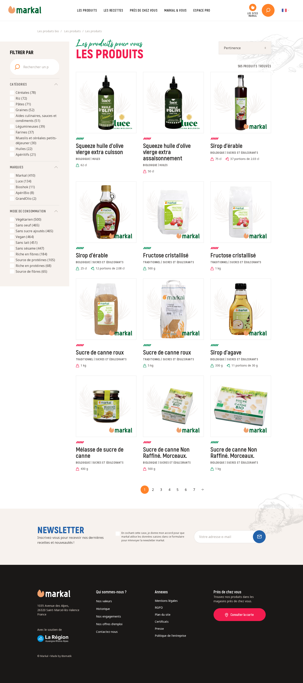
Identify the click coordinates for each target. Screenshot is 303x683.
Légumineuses (30, 126)
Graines (25, 110)
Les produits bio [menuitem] (48, 31)
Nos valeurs (104, 601)
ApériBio (25, 192)
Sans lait (27, 242)
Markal (25, 175)
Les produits (87, 10)
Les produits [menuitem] (72, 31)
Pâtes (23, 104)
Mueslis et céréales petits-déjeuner (36, 140)
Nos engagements (108, 616)
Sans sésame (30, 248)
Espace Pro (201, 10)
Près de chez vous (144, 10)
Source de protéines (35, 260)
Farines (25, 132)
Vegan (25, 236)
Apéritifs (26, 154)
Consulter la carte (242, 614)
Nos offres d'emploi (109, 624)
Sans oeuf (27, 225)
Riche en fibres (31, 254)
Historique (103, 609)
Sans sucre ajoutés (34, 231)
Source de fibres (31, 271)
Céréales (26, 92)
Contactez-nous (107, 632)
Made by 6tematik (61, 656)
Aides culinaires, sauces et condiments (36, 118)
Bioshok (25, 187)
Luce (23, 181)
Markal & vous (175, 10)
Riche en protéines (33, 265)
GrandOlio (26, 198)
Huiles (24, 148)
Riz (21, 98)
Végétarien (28, 219)
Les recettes (113, 10)
